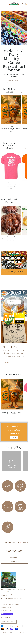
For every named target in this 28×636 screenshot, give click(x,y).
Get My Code (19, 321)
